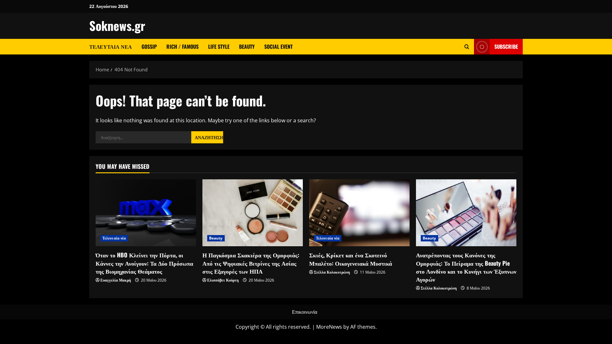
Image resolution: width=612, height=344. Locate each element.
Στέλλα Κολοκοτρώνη (332, 272)
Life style (218, 46)
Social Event (278, 46)
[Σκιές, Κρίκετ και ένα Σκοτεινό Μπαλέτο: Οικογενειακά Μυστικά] (359, 212)
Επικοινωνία (304, 311)
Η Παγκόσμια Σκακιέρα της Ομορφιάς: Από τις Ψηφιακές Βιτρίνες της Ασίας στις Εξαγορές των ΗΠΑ (250, 263)
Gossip (149, 46)
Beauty (247, 46)
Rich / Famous (182, 46)
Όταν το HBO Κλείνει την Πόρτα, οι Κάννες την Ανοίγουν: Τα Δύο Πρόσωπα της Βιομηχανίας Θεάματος (144, 263)
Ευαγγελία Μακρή (115, 280)
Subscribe (506, 46)
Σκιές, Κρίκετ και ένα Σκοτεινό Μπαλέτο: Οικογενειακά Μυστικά (350, 259)
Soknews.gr (117, 25)
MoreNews (329, 326)
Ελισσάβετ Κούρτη (223, 280)
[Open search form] (466, 46)
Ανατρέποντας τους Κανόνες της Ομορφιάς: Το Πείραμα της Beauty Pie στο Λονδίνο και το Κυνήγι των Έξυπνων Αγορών (466, 267)
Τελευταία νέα (110, 46)
